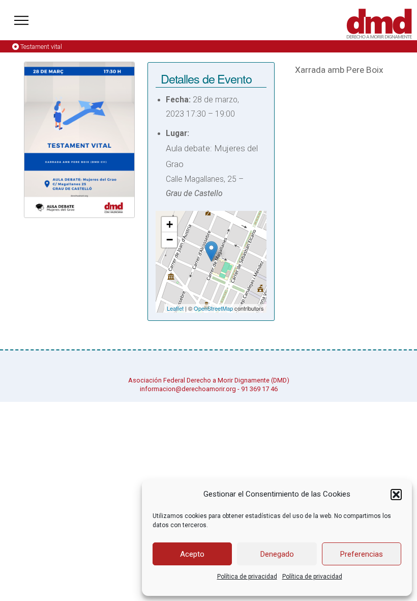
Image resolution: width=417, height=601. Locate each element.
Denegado (277, 554)
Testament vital (41, 46)
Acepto (192, 554)
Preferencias (361, 554)
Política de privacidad (247, 576)
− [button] (169, 239)
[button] (396, 494)
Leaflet (175, 308)
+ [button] (169, 224)
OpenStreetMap (213, 308)
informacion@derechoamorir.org (188, 389)
